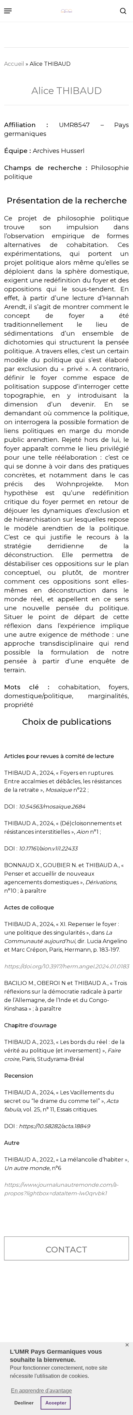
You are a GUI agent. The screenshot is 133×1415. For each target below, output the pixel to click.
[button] (8, 10)
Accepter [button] (55, 1402)
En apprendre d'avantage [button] (41, 1391)
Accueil (14, 64)
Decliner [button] (23, 1402)
